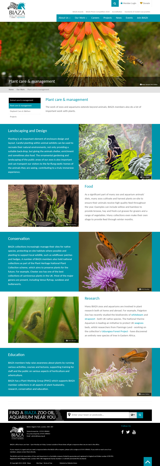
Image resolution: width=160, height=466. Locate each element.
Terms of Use (48, 463)
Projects (108, 18)
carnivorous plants (32, 276)
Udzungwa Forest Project (115, 331)
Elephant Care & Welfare (20, 111)
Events (129, 18)
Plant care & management (21, 106)
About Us (63, 18)
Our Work (80, 18)
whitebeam (137, 315)
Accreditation (117, 12)
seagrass (138, 323)
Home (11, 90)
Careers (95, 18)
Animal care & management (21, 100)
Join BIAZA (142, 18)
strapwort (90, 319)
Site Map (39, 463)
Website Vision (72, 463)
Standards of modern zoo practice (137, 12)
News (119, 18)
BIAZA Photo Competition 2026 (98, 12)
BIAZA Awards (78, 12)
